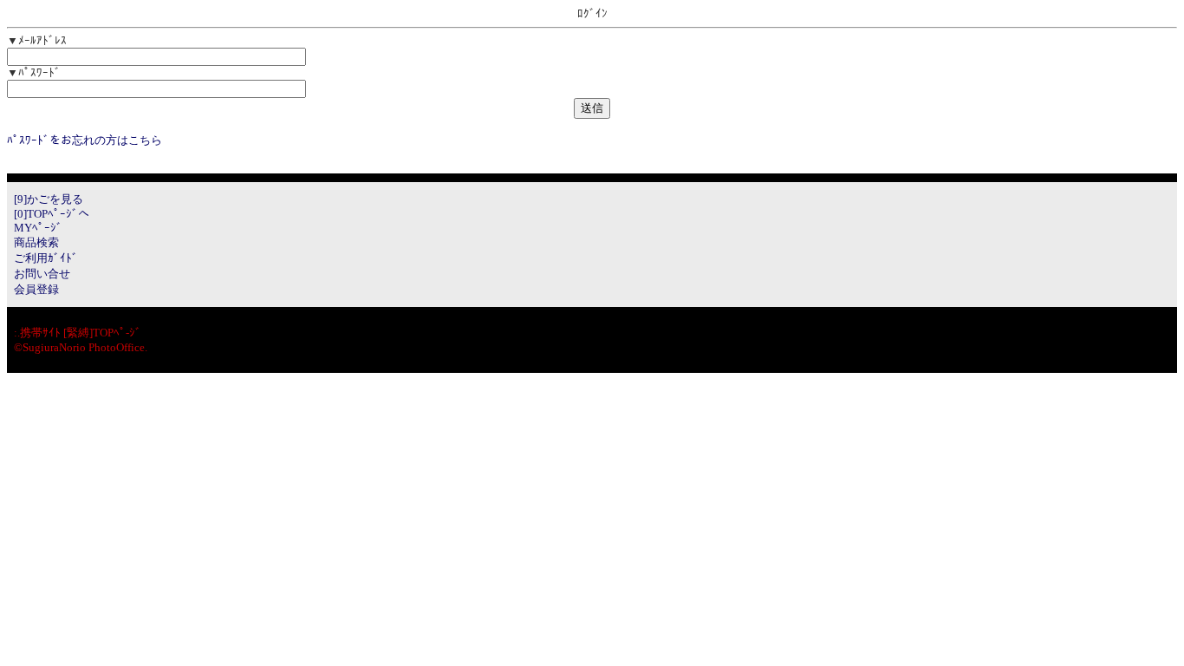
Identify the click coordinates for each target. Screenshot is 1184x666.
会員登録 (36, 289)
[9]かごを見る (48, 199)
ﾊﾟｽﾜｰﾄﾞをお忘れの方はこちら (84, 140)
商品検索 (36, 242)
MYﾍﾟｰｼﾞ (38, 227)
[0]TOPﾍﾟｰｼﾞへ (51, 213)
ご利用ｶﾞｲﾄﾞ (46, 257)
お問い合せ (42, 273)
